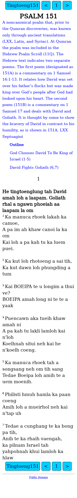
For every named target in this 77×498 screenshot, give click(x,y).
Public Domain (38, 477)
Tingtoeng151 (23, 5)
